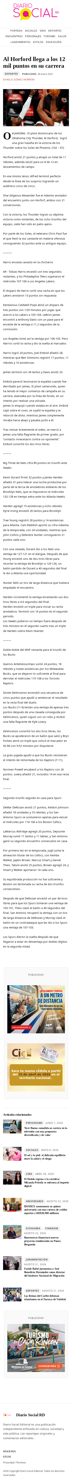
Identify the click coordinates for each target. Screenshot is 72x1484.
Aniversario (35, 1201)
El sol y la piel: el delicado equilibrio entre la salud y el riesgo (44, 1157)
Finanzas (51, 1228)
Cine (29, 1174)
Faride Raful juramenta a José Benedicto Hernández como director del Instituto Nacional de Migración (44, 1272)
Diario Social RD (30, 1415)
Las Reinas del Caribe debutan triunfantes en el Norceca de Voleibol (45, 1297)
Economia (33, 1228)
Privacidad (8, 1462)
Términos (21, 1462)
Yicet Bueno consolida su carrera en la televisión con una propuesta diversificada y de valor (45, 1131)
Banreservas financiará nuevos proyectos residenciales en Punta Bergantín (42, 1241)
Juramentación (37, 1259)
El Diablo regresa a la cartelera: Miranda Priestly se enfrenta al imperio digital (46, 1182)
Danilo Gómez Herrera (19, 79)
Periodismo (34, 1123)
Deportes (11, 73)
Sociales (32, 1150)
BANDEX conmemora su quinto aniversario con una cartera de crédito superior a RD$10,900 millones (45, 1210)
